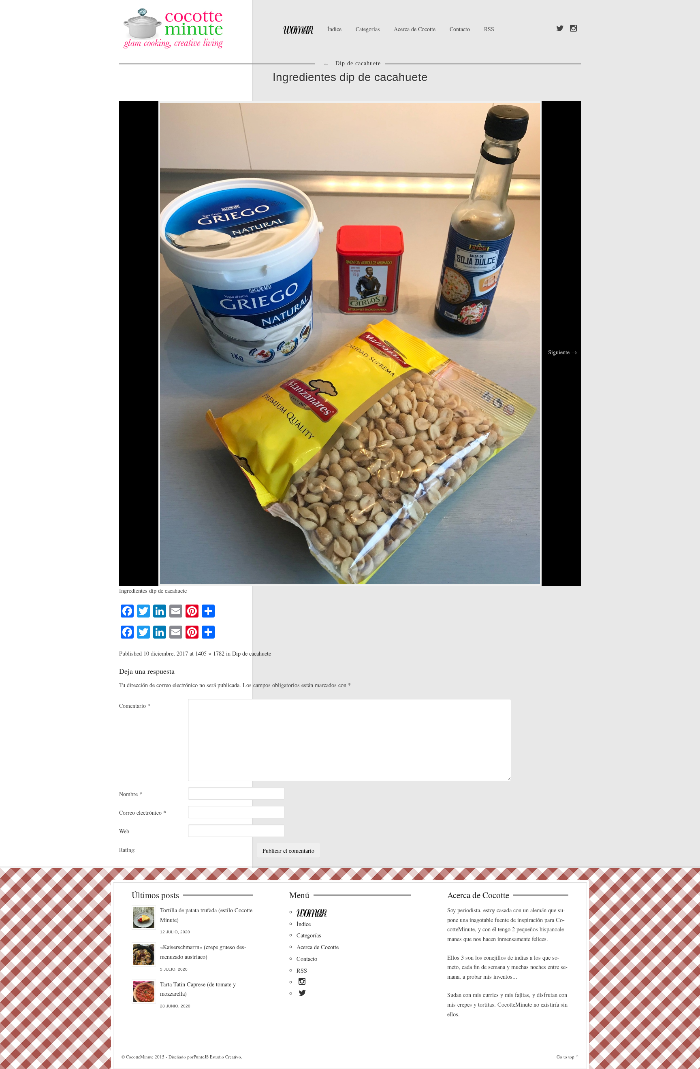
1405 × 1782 (209, 653)
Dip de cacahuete (251, 653)
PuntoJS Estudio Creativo (217, 1057)
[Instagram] (573, 28)
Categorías (368, 29)
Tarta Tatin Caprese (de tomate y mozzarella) (198, 989)
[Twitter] (560, 28)
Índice (334, 29)
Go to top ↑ (567, 1057)
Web (124, 831)
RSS (489, 29)
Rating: (127, 850)
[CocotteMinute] (192, 28)
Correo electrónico (142, 812)
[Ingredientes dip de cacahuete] (350, 343)
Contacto (460, 29)
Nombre (130, 794)
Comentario (134, 705)
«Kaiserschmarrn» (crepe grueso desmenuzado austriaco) (203, 951)
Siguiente (562, 352)
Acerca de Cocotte (414, 29)
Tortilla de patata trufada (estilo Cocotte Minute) (206, 915)
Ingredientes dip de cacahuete (350, 77)
